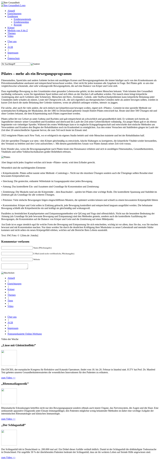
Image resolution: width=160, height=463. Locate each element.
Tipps (10, 300)
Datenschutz (14, 58)
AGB (10, 47)
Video (10, 306)
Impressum (13, 52)
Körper (11, 289)
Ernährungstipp (21, 22)
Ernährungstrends (22, 19)
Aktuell (11, 278)
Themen (12, 295)
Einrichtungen (14, 283)
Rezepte (18, 25)
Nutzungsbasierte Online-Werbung (25, 333)
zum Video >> (8, 377)
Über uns (12, 41)
